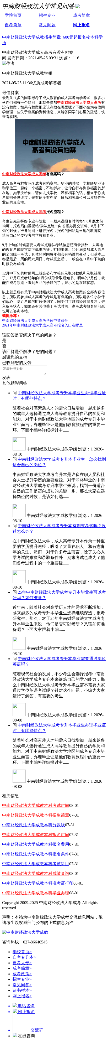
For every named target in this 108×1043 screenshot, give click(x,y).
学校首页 (22, 951)
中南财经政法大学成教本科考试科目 (35, 864)
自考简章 (13, 25)
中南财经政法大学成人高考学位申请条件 (35, 321)
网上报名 (81, 25)
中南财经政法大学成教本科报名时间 (35, 834)
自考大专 (22, 963)
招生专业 (47, 15)
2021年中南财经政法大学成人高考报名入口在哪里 (42, 325)
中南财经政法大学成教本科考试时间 (35, 805)
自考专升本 (24, 957)
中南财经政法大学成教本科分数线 (33, 825)
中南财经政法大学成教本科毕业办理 (35, 893)
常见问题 (47, 25)
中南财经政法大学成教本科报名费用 (35, 844)
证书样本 (22, 990)
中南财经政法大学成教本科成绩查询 (35, 873)
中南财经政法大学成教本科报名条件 (35, 854)
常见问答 (22, 985)
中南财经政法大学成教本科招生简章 (35, 815)
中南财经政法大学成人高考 (79, 103)
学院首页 (13, 15)
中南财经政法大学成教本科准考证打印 (37, 883)
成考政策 (22, 974)
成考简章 (81, 15)
